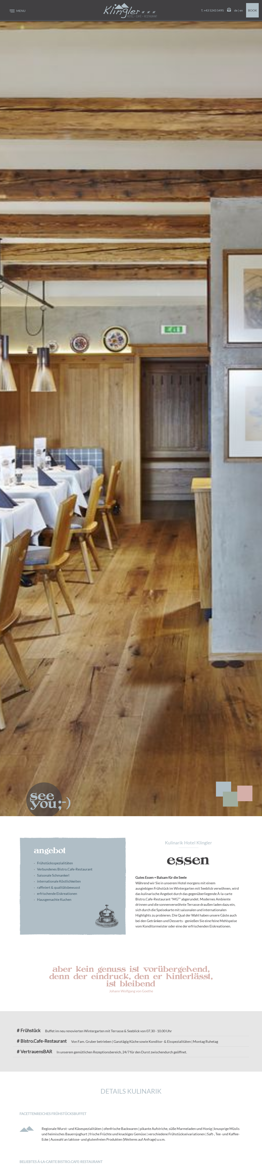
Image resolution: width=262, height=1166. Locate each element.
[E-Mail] (229, 10)
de (235, 10)
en (241, 10)
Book (252, 10)
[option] (131, 408)
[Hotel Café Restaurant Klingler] (130, 10)
